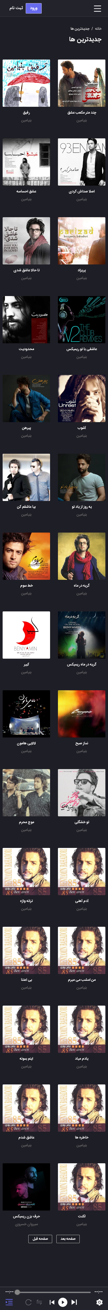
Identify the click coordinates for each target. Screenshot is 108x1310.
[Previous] (52, 1302)
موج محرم (26, 822)
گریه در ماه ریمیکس (81, 665)
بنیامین (82, 120)
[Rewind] (62, 1302)
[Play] (74, 1302)
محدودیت (26, 349)
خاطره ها (81, 1138)
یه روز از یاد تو (82, 507)
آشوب (82, 428)
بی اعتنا (26, 980)
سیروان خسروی (26, 1224)
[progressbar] (54, 1292)
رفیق (26, 113)
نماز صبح (81, 743)
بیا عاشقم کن (26, 507)
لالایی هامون (26, 743)
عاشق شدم (26, 1138)
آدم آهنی (82, 901)
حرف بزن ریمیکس (26, 1216)
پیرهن (26, 428)
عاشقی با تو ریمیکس (81, 349)
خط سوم (26, 586)
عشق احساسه (26, 191)
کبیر (26, 665)
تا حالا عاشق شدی (26, 270)
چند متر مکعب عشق (81, 113)
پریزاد (82, 270)
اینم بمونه (26, 1059)
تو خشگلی (81, 822)
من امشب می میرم (82, 980)
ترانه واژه (26, 901)
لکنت (81, 1216)
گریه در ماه (82, 586)
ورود (33, 8)
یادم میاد (81, 1059)
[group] (54, 1298)
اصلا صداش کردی (82, 191)
